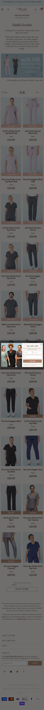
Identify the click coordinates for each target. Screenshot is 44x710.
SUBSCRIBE (32, 361)
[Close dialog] (41, 344)
